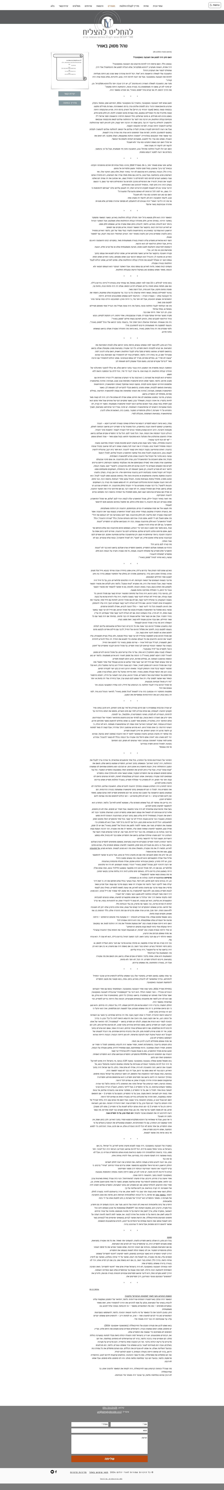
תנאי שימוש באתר (98, 1472)
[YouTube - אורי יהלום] (52, 1472)
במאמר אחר (160, 1194)
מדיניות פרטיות (78, 1472)
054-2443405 (110, 1407)
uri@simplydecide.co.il (109, 1412)
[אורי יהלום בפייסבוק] (56, 1472)
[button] (215, 5)
